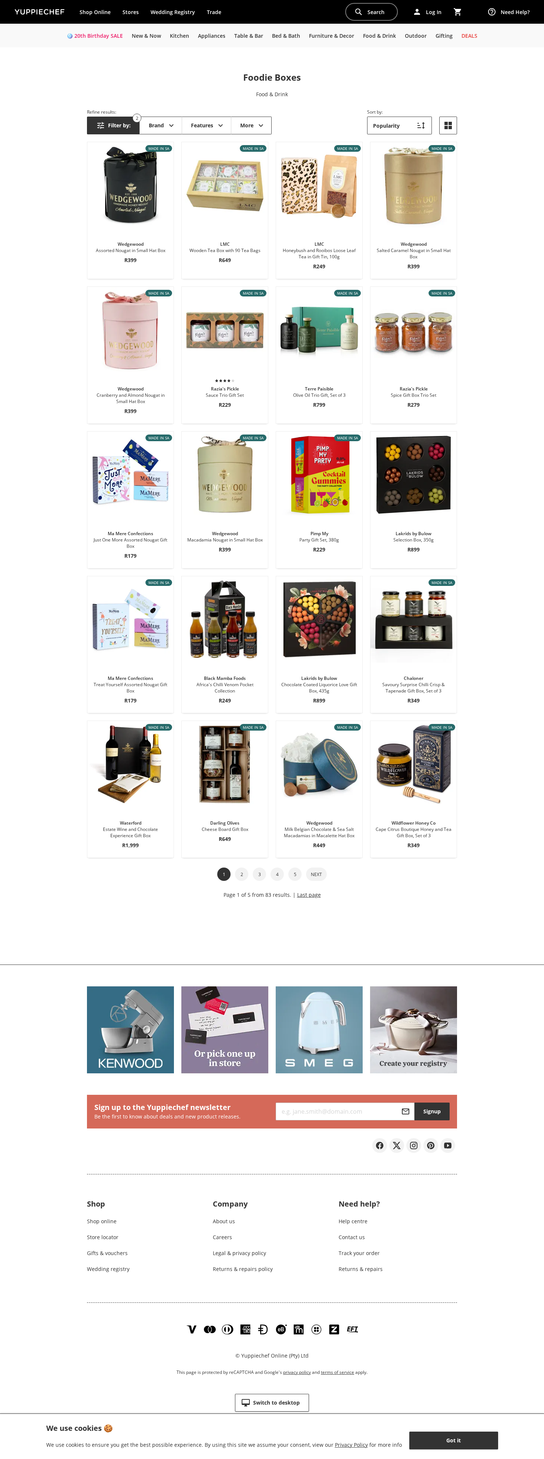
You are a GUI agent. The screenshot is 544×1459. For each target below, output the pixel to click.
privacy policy (297, 1372)
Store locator (102, 1237)
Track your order (359, 1253)
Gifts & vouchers (107, 1253)
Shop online (102, 1221)
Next (316, 874)
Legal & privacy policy (239, 1253)
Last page (309, 894)
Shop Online (95, 12)
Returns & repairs (361, 1268)
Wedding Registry (173, 12)
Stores (130, 12)
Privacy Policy (351, 1444)
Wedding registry (108, 1268)
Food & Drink (272, 94)
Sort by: (375, 112)
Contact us (352, 1237)
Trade (216, 14)
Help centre (353, 1221)
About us (224, 1221)
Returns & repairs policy (243, 1268)
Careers (222, 1237)
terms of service (337, 1372)
